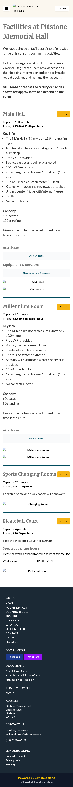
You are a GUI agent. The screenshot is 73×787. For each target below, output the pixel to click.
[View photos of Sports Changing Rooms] (36, 505)
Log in (62, 8)
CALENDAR (12, 620)
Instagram (33, 656)
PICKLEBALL (13, 616)
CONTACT (12, 633)
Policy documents (16, 755)
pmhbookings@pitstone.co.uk (23, 733)
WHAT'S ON (13, 624)
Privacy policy (14, 760)
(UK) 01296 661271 (17, 740)
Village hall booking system (37, 782)
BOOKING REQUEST (18, 611)
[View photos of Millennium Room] (36, 451)
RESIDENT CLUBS (16, 628)
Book (65, 114)
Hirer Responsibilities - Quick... (24, 675)
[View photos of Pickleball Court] (36, 572)
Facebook (14, 656)
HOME (9, 603)
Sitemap (10, 764)
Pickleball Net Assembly (20, 679)
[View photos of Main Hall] (36, 283)
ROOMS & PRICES (16, 607)
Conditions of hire (16, 671)
